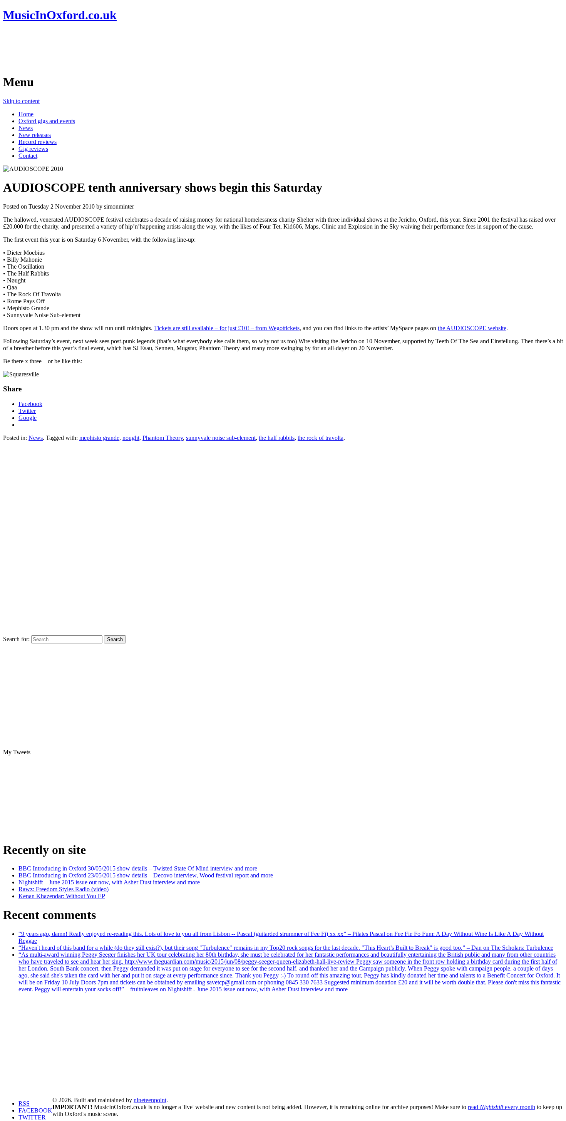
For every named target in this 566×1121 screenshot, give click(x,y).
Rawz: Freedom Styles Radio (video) (63, 889)
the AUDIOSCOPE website (472, 328)
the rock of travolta (320, 437)
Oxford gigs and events (46, 121)
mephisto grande (99, 437)
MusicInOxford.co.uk (60, 15)
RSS (24, 1103)
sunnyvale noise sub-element (221, 437)
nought (130, 437)
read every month (501, 1107)
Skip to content (21, 101)
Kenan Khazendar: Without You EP (61, 896)
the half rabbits (277, 437)
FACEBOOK (35, 1110)
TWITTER (32, 1117)
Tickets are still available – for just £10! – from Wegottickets (227, 328)
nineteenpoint (150, 1100)
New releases (34, 135)
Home (25, 114)
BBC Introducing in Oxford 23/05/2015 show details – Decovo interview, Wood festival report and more (145, 875)
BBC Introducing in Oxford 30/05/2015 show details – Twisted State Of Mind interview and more (137, 868)
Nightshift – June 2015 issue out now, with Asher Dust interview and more (109, 882)
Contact (27, 155)
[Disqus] (283, 537)
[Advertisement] (143, 48)
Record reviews (37, 142)
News (25, 128)
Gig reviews (33, 148)
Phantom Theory (162, 437)
